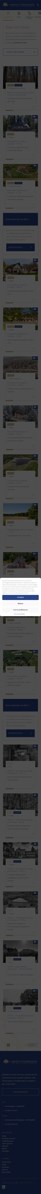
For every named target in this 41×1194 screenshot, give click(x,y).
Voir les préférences (20, 610)
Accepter (20, 597)
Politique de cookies (19, 614)
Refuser (20, 603)
